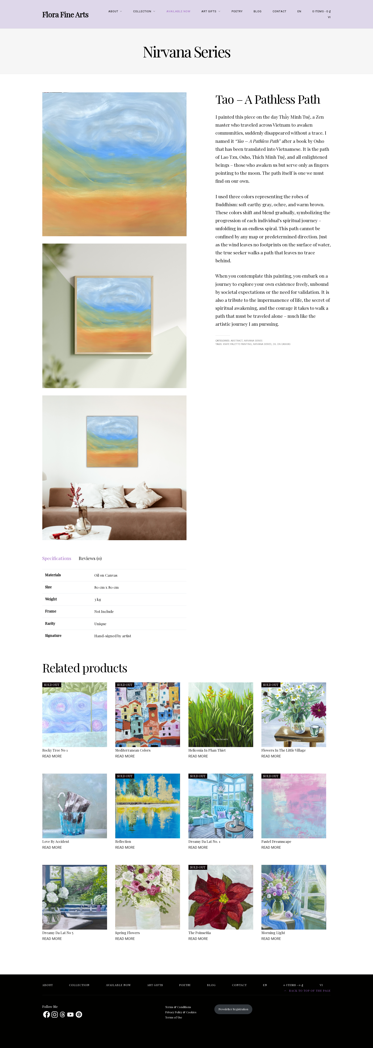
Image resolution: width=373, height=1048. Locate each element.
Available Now (178, 11)
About (113, 11)
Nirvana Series (253, 340)
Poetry (237, 11)
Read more (52, 756)
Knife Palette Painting (237, 344)
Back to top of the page (309, 990)
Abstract (237, 340)
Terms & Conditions (178, 1007)
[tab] (56, 558)
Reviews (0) (90, 558)
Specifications (56, 558)
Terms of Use (173, 1017)
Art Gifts (209, 11)
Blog (258, 11)
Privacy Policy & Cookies (180, 1012)
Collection (142, 11)
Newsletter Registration (233, 1009)
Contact (279, 11)
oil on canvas (282, 344)
